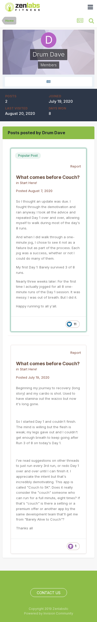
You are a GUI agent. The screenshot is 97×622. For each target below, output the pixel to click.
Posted (34, 191)
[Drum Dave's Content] (48, 82)
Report (75, 166)
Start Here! (28, 183)
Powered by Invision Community (48, 613)
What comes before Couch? (48, 177)
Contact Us (49, 593)
